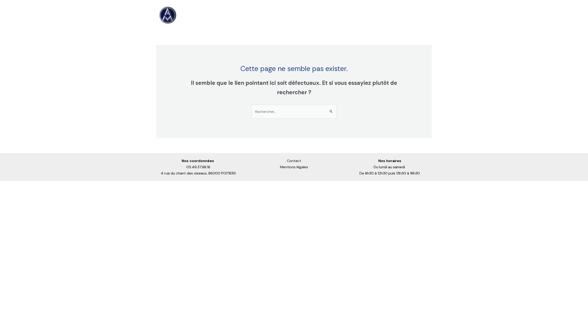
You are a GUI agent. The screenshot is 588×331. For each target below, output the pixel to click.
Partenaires (397, 15)
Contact (421, 15)
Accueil (278, 15)
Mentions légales (294, 167)
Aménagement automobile (353, 15)
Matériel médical (305, 15)
